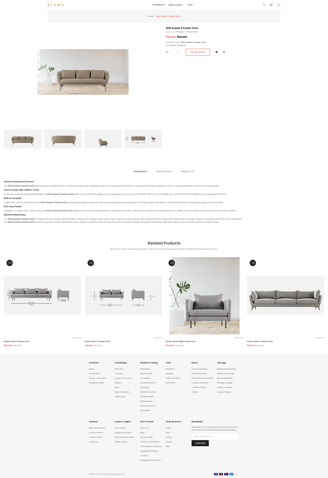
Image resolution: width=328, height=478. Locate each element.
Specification (163, 171)
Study (168, 441)
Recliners (170, 369)
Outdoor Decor (96, 432)
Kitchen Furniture (148, 392)
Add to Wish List (216, 52)
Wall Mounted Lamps (125, 437)
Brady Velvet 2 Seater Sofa (97, 341)
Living (168, 428)
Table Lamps (121, 441)
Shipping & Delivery (149, 451)
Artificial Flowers (199, 373)
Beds (91, 369)
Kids (168, 446)
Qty (167, 52)
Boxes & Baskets (225, 378)
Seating (169, 373)
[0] (271, 5)
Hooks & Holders (225, 387)
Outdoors (93, 441)
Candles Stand (199, 387)
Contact (144, 455)
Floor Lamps (120, 428)
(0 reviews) (180, 32)
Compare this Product (224, 52)
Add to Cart (199, 52)
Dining (169, 437)
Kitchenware (146, 401)
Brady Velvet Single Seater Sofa (180, 341)
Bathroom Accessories (202, 378)
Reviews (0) (187, 171)
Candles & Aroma (200, 382)
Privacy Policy (146, 437)
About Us (144, 428)
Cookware (145, 378)
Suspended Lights (123, 432)
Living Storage (223, 392)
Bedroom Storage (225, 373)
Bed (168, 432)
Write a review (192, 32)
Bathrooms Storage (226, 369)
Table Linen (120, 396)
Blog (142, 432)
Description (140, 171)
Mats (117, 387)
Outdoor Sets (95, 437)
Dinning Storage (224, 382)
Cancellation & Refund (151, 446)
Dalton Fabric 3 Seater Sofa (260, 341)
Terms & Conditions (149, 441)
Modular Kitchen (148, 405)
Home (150, 16)
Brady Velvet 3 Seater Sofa (16, 341)
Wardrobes (94, 373)
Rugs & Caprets (122, 392)
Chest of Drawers (97, 378)
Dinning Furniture (148, 382)
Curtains (119, 373)
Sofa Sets (170, 382)
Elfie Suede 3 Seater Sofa (168, 16)
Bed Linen (119, 369)
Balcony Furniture (97, 428)
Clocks (195, 392)
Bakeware (145, 369)
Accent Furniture (199, 369)
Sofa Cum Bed (173, 378)
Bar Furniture (146, 373)
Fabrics (118, 382)
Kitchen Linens (147, 396)
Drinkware (144, 387)
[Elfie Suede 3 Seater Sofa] (23, 138)
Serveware (145, 410)
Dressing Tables (96, 382)
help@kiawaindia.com (150, 460)
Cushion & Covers (123, 378)
